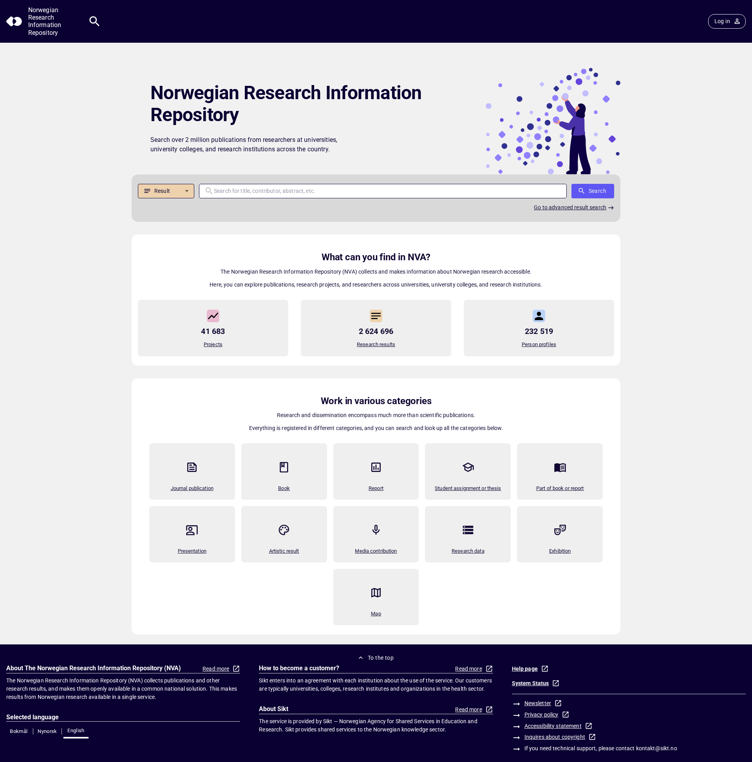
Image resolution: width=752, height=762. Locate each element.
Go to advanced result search (570, 207)
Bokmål (18, 731)
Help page (525, 669)
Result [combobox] (162, 191)
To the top (381, 658)
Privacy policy (541, 714)
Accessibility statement (553, 726)
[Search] (95, 21)
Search (597, 191)
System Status (530, 683)
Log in (722, 21)
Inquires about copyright (554, 737)
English (76, 730)
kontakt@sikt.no (656, 748)
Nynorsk (47, 731)
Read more (215, 669)
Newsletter (537, 703)
